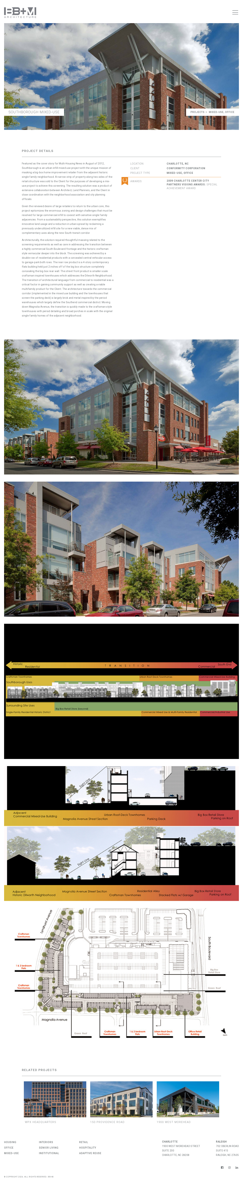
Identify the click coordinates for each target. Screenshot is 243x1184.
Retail (83, 1142)
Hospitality (87, 1147)
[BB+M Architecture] (20, 12)
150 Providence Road (107, 1122)
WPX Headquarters (40, 1122)
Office (229, 112)
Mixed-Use (216, 112)
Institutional (49, 1153)
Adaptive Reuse (90, 1153)
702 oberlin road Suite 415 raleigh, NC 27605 (227, 1150)
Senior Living (49, 1147)
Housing (10, 1142)
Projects (198, 112)
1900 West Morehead (174, 1122)
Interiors (46, 1142)
